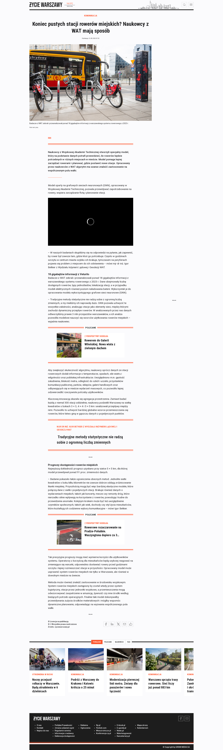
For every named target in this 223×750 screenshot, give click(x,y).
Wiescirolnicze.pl (103, 731)
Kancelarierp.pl (123, 736)
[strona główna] (45, 4)
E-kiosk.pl (121, 725)
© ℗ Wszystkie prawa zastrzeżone (62, 624)
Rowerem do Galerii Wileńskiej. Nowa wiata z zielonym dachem (100, 344)
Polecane (108, 642)
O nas (39, 725)
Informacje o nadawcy (64, 733)
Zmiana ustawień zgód (64, 728)
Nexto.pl (120, 731)
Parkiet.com (101, 728)
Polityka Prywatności (63, 725)
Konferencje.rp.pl (103, 733)
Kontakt (40, 728)
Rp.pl (98, 725)
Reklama (84, 725)
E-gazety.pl (121, 728)
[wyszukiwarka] (184, 4)
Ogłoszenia (85, 728)
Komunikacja (90, 15)
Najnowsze (119, 642)
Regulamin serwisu (63, 731)
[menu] (191, 4)
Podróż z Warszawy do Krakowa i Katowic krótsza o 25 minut (85, 683)
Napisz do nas (43, 731)
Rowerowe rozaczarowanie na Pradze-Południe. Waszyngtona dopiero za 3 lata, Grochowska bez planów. (103, 531)
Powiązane (97, 642)
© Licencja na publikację (58, 621)
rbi (49, 138)
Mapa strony (142, 725)
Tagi (128, 642)
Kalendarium (142, 728)
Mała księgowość (124, 733)
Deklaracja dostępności (65, 736)
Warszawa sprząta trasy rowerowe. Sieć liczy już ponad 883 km (163, 683)
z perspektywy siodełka (96, 336)
